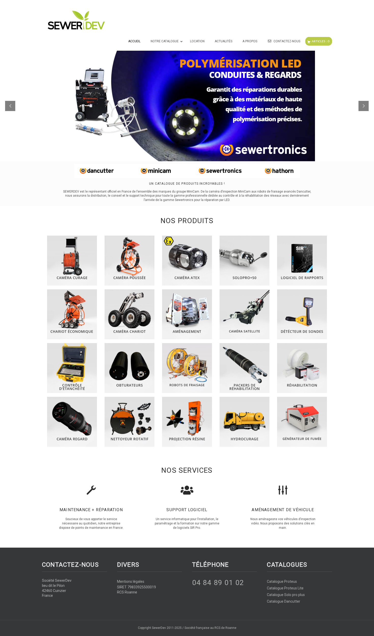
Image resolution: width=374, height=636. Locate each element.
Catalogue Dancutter (283, 601)
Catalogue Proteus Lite (285, 588)
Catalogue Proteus (282, 581)
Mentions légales (130, 581)
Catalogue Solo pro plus (286, 595)
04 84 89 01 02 (218, 582)
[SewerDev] (76, 20)
